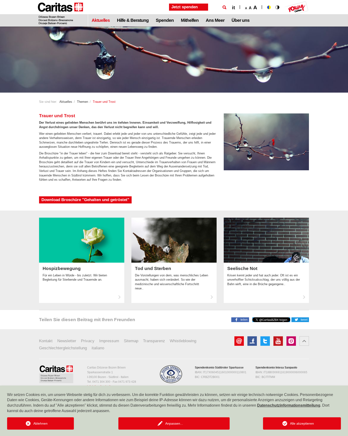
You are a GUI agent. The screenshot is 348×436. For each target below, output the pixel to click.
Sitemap (131, 341)
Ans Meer (215, 20)
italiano (98, 348)
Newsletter (66, 341)
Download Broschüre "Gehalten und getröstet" (85, 200)
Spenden (165, 20)
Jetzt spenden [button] (184, 7)
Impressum (109, 341)
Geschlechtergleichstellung (63, 348)
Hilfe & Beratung (133, 20)
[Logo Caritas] (60, 13)
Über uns (241, 20)
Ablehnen (40, 423)
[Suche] (224, 7)
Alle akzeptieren (302, 423)
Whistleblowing (183, 341)
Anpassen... (174, 423)
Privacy (87, 341)
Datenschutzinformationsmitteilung (288, 405)
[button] (240, 319)
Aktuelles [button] (101, 20)
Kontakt (46, 341)
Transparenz (154, 341)
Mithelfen (190, 20)
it (233, 7)
